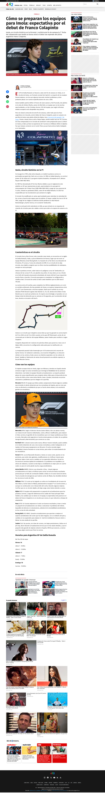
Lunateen (75, 782)
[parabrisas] (59, 745)
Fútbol (26, 5)
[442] (52, 773)
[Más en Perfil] (15, 741)
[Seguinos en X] (51, 778)
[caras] (44, 745)
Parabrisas (55, 782)
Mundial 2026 (18, 5)
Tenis (44, 5)
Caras (31, 782)
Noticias (35, 782)
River (26, 9)
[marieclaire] (29, 745)
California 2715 (33, 790)
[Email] (7, 106)
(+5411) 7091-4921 (55, 790)
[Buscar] (97, 4)
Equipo (56, 784)
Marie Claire (40, 782)
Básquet (38, 5)
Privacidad (52, 784)
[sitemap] (60, 777)
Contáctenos (46, 784)
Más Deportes (57, 5)
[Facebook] (48, 778)
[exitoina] (14, 745)
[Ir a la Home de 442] (9, 5)
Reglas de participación (63, 784)
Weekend (50, 782)
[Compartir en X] (7, 96)
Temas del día (10, 9)
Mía (71, 782)
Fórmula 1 (32, 5)
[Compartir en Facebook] (7, 91)
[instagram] (44, 778)
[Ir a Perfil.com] (95, 1)
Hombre (46, 782)
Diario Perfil (26, 782)
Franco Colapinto (38, 9)
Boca (30, 9)
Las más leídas (76, 14)
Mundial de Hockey (50, 9)
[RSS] (57, 778)
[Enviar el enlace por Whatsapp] (7, 101)
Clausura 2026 (19, 9)
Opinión (49, 5)
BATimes (79, 782)
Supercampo (61, 782)
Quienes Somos (39, 784)
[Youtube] (54, 778)
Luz (68, 782)
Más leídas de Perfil (78, 76)
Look (66, 782)
